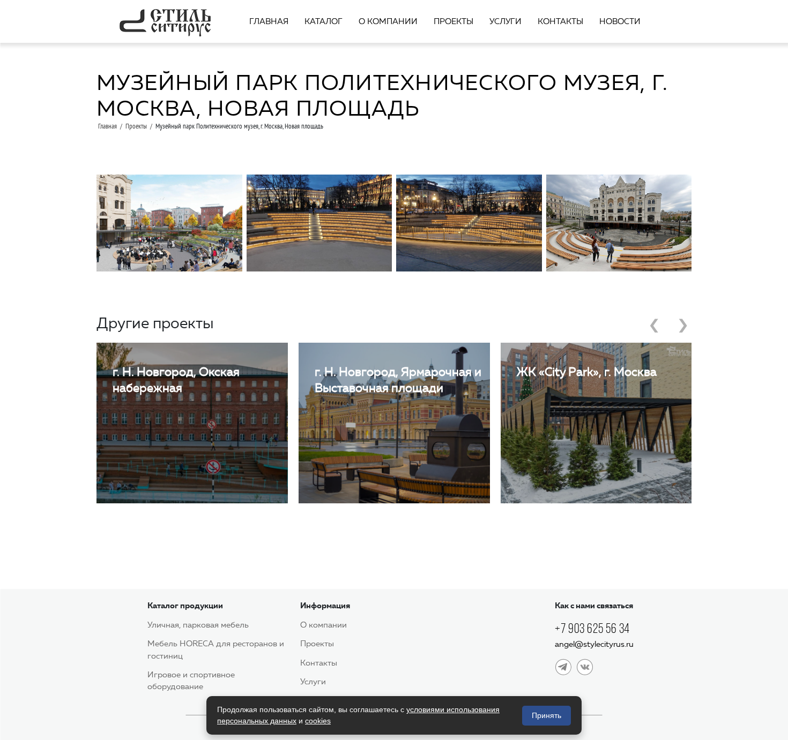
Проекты (453, 21)
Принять (546, 715)
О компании (388, 21)
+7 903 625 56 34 (592, 628)
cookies (318, 720)
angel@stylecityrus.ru (594, 644)
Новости (620, 21)
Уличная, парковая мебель (198, 625)
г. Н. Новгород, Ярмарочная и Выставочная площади (398, 380)
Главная (268, 21)
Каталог (323, 21)
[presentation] (654, 327)
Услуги (505, 21)
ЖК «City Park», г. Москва (587, 372)
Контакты (560, 21)
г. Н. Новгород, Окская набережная (176, 380)
